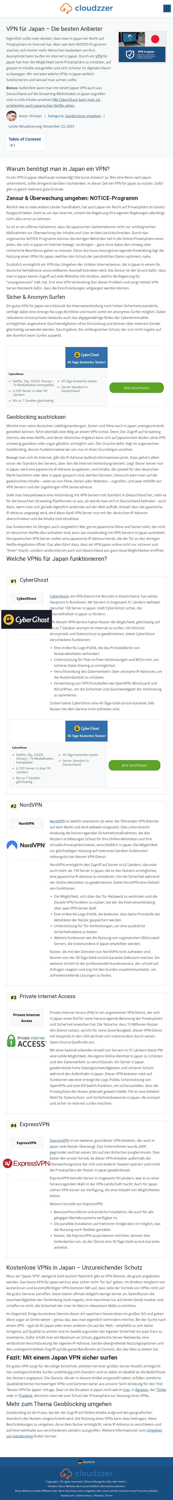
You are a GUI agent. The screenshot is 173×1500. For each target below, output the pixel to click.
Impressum (67, 1495)
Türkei (161, 1389)
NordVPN (57, 821)
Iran (126, 1389)
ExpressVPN (59, 1140)
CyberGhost (59, 596)
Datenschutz (84, 1495)
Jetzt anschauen (136, 387)
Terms (109, 1495)
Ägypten (141, 1389)
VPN (98, 56)
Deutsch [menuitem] (89, 1462)
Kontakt (98, 1495)
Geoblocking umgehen (83, 116)
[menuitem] (86, 1462)
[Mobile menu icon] (167, 8)
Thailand (25, 1395)
